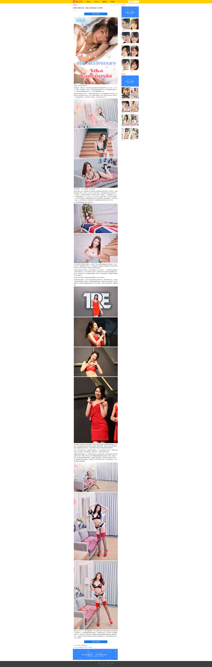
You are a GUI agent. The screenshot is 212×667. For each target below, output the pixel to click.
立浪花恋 (131, 30)
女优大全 (96, 1)
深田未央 (123, 30)
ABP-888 (123, 99)
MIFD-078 (123, 112)
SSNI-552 (132, 112)
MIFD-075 (123, 126)
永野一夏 (131, 43)
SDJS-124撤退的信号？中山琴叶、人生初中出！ (84, 647)
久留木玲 (123, 70)
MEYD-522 (132, 139)
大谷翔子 (123, 43)
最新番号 (105, 1)
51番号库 (78, 1)
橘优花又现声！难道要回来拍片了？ (82, 645)
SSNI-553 (123, 139)
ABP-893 (131, 99)
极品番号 (113, 1)
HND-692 (132, 126)
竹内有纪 (123, 57)
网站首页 (88, 1)
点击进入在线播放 (96, 13)
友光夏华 (131, 70)
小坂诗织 (131, 57)
